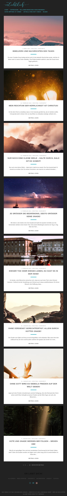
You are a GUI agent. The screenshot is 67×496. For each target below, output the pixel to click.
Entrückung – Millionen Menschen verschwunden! (27, 9)
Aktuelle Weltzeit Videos (32, 11)
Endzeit (49, 478)
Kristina (34, 48)
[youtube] (30, 483)
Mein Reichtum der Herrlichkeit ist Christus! (33, 106)
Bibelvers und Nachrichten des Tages (33, 51)
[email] (33, 483)
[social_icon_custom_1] (37, 483)
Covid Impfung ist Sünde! (12, 11)
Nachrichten (40, 478)
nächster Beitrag (38, 465)
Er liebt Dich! (33, 473)
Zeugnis (56, 478)
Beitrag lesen (33, 65)
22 (29, 465)
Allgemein (11, 478)
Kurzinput (41, 48)
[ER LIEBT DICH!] (16, 7)
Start (6, 9)
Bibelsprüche (21, 478)
